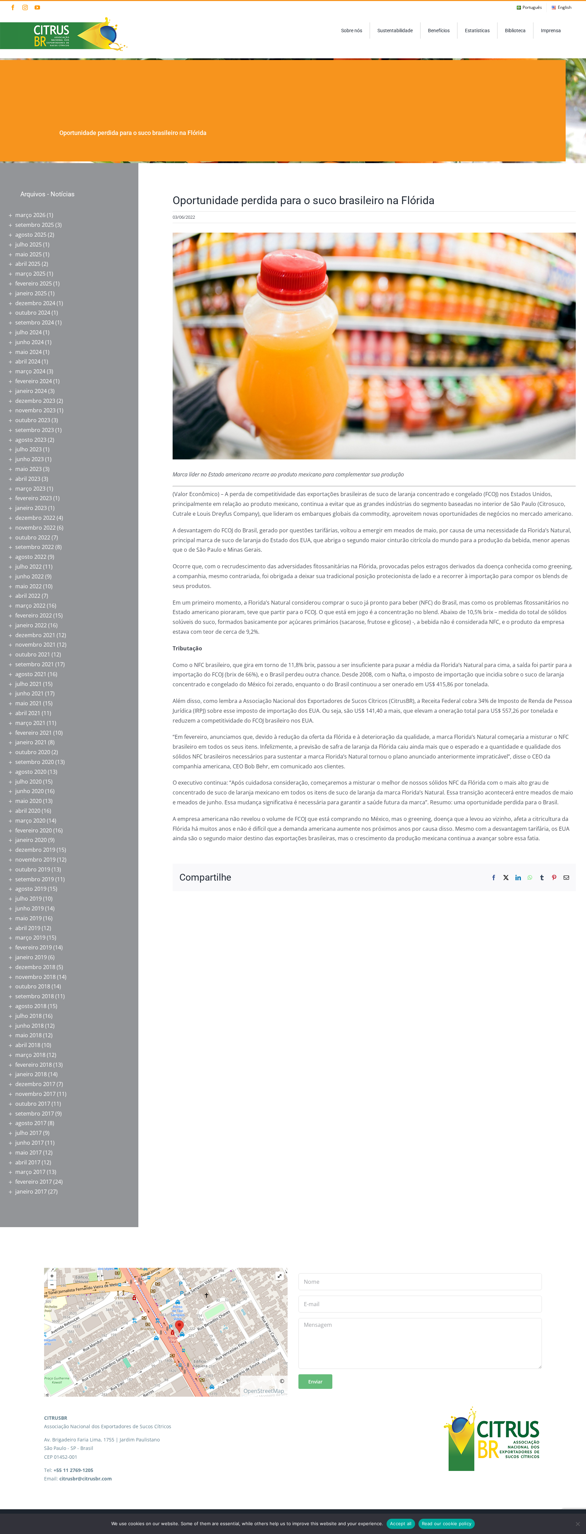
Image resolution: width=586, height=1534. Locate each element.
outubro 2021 (32, 654)
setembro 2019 (34, 879)
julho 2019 (28, 898)
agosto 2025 (30, 234)
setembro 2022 (34, 547)
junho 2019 (29, 908)
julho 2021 (28, 684)
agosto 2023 (30, 440)
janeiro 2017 (31, 1191)
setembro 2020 (34, 762)
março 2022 (30, 605)
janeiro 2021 (31, 742)
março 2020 (30, 820)
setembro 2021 (34, 664)
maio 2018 (28, 1035)
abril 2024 (27, 361)
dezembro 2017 (35, 1084)
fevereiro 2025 (33, 283)
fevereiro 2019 (33, 947)
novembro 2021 (35, 644)
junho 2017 (29, 1142)
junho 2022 (29, 576)
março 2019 (30, 937)
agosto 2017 (30, 1123)
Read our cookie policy (447, 1523)
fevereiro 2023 (33, 498)
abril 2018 (27, 1045)
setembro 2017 (34, 1113)
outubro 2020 (32, 752)
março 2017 (30, 1172)
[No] (577, 1523)
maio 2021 (28, 703)
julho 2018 (28, 1016)
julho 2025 (28, 244)
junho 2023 (29, 459)
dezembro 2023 (35, 401)
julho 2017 (28, 1133)
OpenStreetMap (263, 1391)
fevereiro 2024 (33, 381)
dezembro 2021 (35, 635)
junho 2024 (29, 342)
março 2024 (30, 371)
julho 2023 (28, 449)
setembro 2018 (34, 996)
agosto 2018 (30, 1006)
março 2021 (30, 723)
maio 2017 (28, 1152)
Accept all (401, 1523)
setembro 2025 (34, 225)
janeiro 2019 (31, 957)
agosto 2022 (30, 556)
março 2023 (30, 488)
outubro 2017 (32, 1103)
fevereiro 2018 (33, 1064)
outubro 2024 (32, 312)
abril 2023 (27, 479)
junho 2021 (29, 693)
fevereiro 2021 (33, 732)
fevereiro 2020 (33, 830)
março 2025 (30, 273)
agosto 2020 (30, 771)
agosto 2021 (30, 674)
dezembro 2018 (35, 967)
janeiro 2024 (31, 391)
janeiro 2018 (31, 1074)
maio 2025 (28, 254)
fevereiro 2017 (33, 1181)
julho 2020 (28, 781)
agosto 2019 (30, 888)
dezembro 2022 (35, 518)
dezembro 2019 (35, 849)
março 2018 (30, 1055)
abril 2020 (27, 810)
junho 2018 (29, 1025)
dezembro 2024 (35, 303)
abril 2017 (27, 1162)
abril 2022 (27, 595)
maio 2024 (28, 352)
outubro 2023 (32, 420)
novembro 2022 (35, 527)
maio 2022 (28, 586)
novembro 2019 (35, 859)
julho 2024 (28, 332)
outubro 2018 (32, 986)
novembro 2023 (35, 410)
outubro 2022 (32, 537)
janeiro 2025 (31, 293)
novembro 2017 (35, 1094)
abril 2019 (27, 928)
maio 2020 (28, 801)
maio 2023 (28, 469)
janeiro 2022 (31, 625)
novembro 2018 (35, 977)
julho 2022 (28, 566)
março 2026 (30, 215)
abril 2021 (27, 713)
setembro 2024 (34, 322)
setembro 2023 (34, 430)
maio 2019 (28, 918)
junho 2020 (29, 791)
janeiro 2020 (31, 840)
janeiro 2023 (31, 508)
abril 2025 (27, 264)
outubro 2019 (32, 869)
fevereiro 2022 (33, 615)
